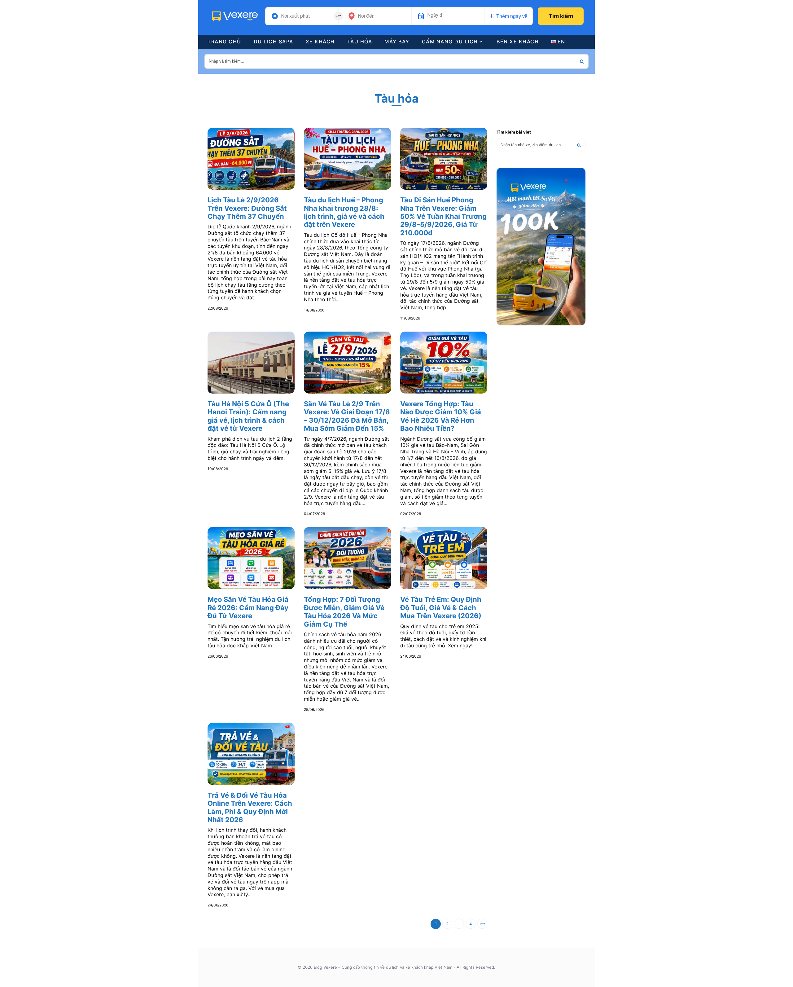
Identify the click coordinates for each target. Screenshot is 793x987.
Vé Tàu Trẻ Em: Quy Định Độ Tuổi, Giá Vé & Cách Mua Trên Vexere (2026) (440, 607)
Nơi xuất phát (295, 16)
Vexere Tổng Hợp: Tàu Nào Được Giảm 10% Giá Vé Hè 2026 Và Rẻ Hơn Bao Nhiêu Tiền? (440, 416)
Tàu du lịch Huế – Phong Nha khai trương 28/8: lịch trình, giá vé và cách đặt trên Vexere (344, 212)
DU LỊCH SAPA (273, 41)
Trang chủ (224, 41)
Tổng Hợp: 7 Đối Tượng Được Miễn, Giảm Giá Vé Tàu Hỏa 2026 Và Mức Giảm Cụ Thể (344, 611)
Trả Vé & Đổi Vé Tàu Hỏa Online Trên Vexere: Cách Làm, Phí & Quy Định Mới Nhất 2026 (250, 807)
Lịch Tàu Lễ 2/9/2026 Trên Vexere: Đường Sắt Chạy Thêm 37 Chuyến (247, 208)
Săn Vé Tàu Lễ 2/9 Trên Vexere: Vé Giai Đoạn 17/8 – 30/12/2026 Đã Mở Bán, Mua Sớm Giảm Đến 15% (347, 416)
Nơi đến (366, 16)
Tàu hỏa (359, 41)
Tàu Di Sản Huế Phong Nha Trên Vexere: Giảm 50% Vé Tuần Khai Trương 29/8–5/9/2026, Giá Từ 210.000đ (443, 216)
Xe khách (320, 41)
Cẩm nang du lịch (450, 41)
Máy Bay (397, 41)
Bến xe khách (518, 41)
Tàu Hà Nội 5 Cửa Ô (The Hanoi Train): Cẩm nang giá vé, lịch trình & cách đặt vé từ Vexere (248, 416)
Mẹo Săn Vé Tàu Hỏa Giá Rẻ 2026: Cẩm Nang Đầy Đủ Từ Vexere (248, 607)
